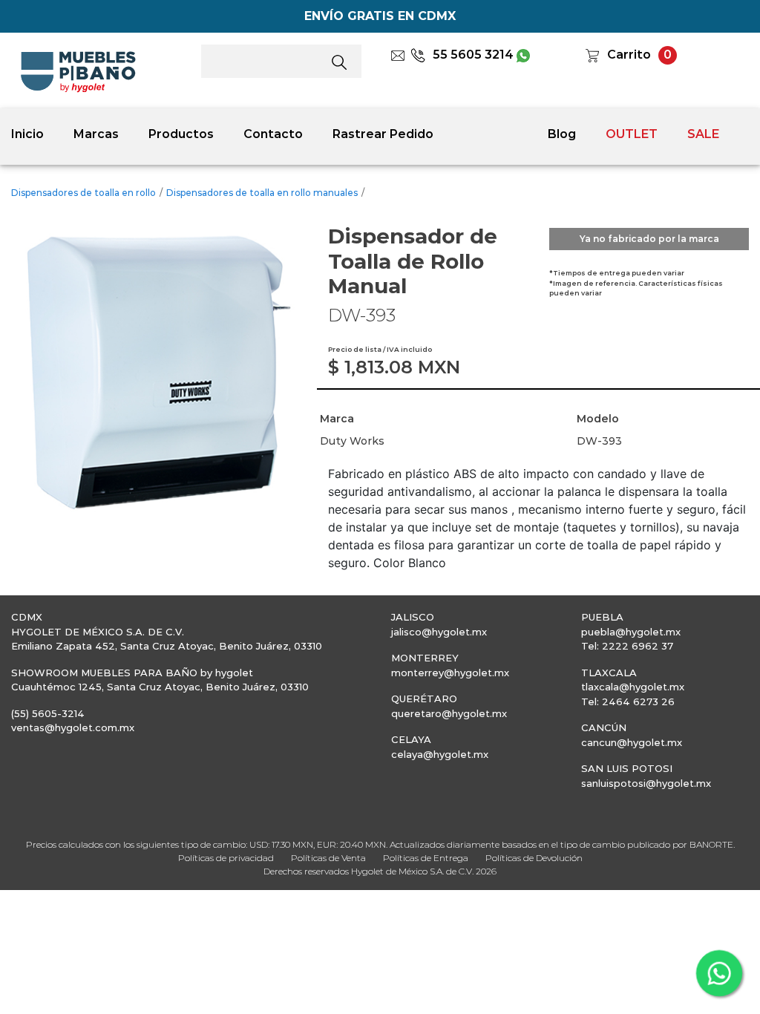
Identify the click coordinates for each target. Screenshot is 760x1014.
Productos (181, 134)
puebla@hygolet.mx (631, 632)
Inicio (27, 134)
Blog (562, 134)
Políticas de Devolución (534, 857)
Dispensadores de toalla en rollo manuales (262, 192)
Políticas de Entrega (425, 857)
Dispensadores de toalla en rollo (83, 192)
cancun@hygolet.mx (631, 742)
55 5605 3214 (473, 55)
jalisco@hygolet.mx (439, 632)
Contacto (273, 134)
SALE (703, 134)
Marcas (96, 134)
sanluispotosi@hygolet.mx (646, 783)
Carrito (629, 55)
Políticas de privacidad (226, 857)
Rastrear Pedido (382, 134)
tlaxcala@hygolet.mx (632, 687)
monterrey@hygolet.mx (450, 672)
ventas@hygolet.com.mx (72, 727)
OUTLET (632, 134)
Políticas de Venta (328, 857)
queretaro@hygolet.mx (449, 713)
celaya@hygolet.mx (439, 754)
